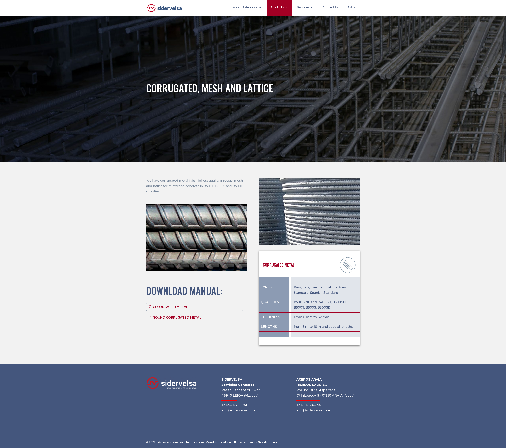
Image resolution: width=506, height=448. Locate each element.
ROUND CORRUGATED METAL (177, 317)
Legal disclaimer (183, 442)
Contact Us (330, 7)
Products (277, 7)
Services (303, 7)
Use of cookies (244, 442)
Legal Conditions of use (214, 442)
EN (350, 7)
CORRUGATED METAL (170, 307)
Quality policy (267, 442)
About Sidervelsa (245, 7)
